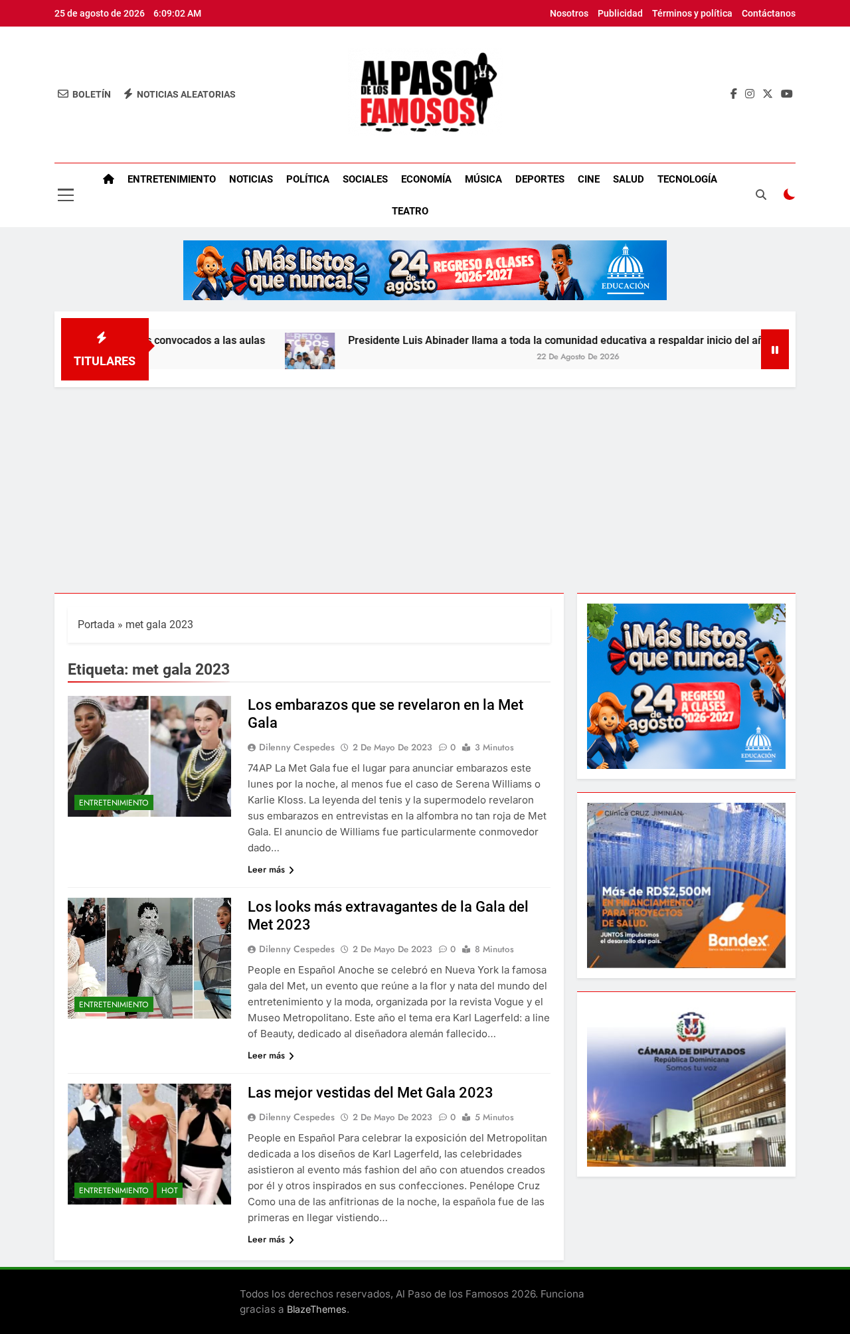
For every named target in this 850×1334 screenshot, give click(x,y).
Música (483, 179)
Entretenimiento (172, 179)
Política (307, 179)
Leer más (266, 869)
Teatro (410, 211)
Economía (426, 179)
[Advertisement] (425, 487)
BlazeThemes (317, 1309)
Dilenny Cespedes (297, 747)
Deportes (539, 179)
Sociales (365, 179)
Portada (96, 624)
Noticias (251, 179)
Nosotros (569, 13)
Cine (589, 179)
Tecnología (687, 179)
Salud (628, 179)
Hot (169, 1191)
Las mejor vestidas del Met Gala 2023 (370, 1092)
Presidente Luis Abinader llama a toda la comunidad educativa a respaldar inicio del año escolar (536, 340)
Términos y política (692, 13)
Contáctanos (769, 13)
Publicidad (620, 13)
